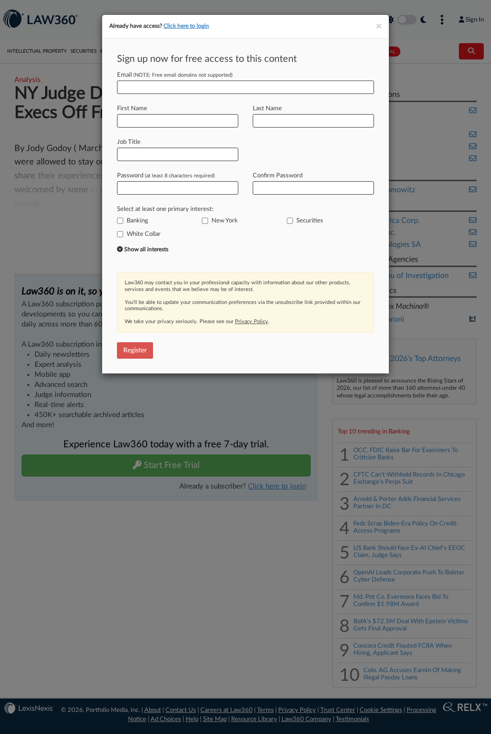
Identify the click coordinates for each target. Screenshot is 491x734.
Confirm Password (278, 176)
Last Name (267, 108)
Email (175, 75)
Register (135, 350)
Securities (309, 221)
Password (166, 176)
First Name (132, 108)
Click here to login (186, 26)
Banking (137, 221)
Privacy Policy (251, 321)
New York (224, 221)
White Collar (144, 234)
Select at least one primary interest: (165, 209)
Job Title (128, 142)
